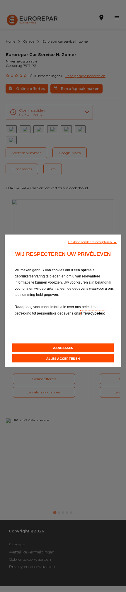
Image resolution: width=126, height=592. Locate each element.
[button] (92, 241)
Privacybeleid (93, 313)
